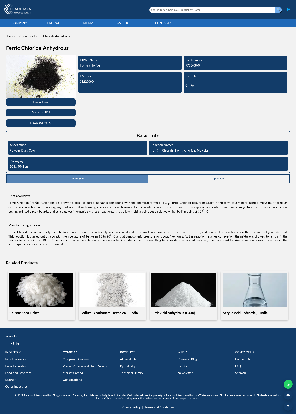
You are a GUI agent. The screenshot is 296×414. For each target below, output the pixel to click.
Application (219, 178)
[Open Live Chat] (288, 395)
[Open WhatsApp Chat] (288, 384)
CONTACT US (165, 23)
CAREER (122, 23)
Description (77, 178)
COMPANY (19, 23)
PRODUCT (55, 23)
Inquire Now (40, 102)
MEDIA (88, 23)
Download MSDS (40, 123)
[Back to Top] (288, 406)
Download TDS (41, 112)
